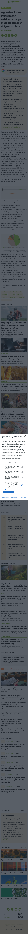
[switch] (22, 467)
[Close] (25, 436)
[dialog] (14, 467)
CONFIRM (8, 492)
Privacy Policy (22, 497)
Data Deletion (5, 497)
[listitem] (14, 463)
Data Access (14, 497)
